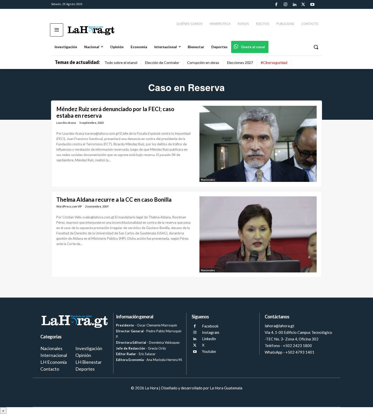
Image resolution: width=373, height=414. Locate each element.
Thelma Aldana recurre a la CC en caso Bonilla (114, 199)
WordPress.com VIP (69, 206)
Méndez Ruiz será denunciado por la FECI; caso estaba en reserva (115, 112)
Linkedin (209, 338)
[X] (195, 345)
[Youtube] (312, 4)
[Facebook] (276, 4)
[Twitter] (303, 4)
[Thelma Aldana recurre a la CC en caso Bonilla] (258, 234)
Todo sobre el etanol (121, 62)
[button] (316, 47)
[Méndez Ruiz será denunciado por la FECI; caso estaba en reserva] (258, 144)
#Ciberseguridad (274, 62)
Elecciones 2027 (240, 62)
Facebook (210, 326)
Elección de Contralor (162, 62)
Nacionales (208, 179)
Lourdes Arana (66, 122)
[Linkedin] (294, 4)
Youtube (209, 351)
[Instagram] (285, 4)
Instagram (210, 332)
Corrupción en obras (203, 62)
